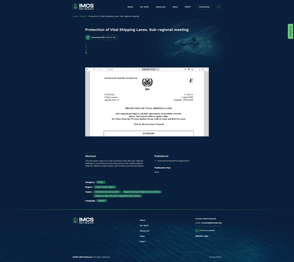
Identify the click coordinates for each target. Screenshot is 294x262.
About (130, 7)
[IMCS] (83, 7)
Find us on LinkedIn (207, 230)
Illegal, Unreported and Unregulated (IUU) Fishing (117, 196)
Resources (160, 7)
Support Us (290, 31)
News (175, 7)
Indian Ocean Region (105, 187)
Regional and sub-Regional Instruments (141, 192)
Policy (100, 182)
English (101, 201)
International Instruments (107, 192)
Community (204, 7)
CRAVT (188, 7)
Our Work (144, 7)
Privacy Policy (215, 257)
